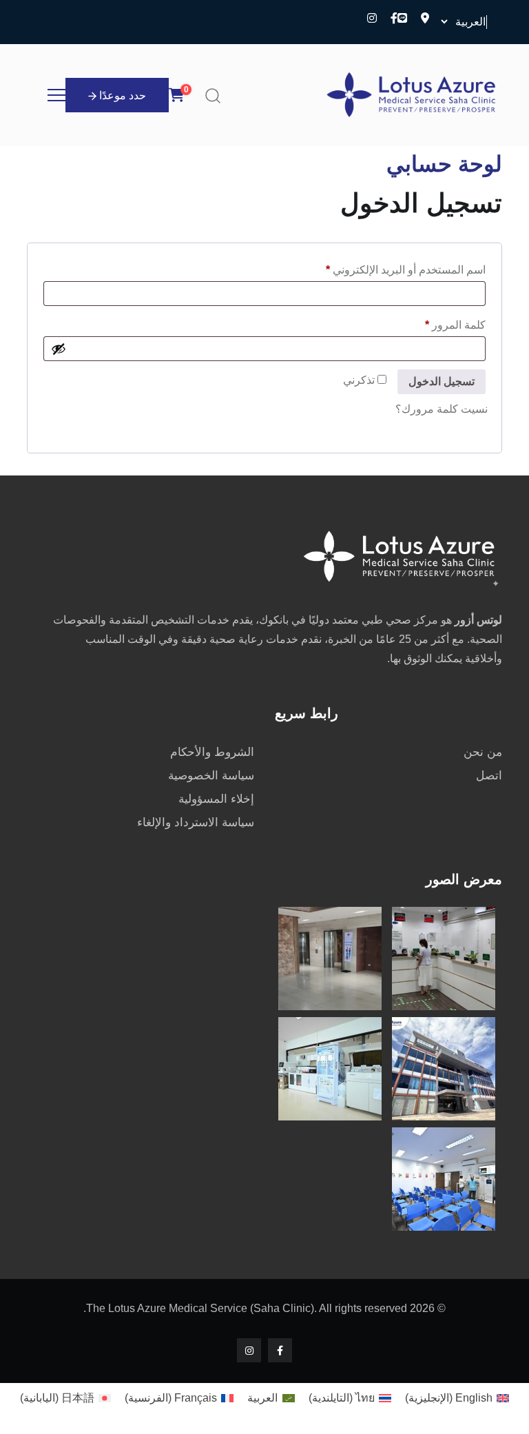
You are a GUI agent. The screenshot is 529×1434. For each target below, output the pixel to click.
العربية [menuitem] (262, 1398)
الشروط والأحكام (212, 752)
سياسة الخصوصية (211, 775)
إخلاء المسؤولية (216, 799)
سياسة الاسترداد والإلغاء (195, 822)
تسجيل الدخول (441, 381)
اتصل (489, 775)
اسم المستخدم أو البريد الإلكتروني (389, 267)
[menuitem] (457, 1398)
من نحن (483, 752)
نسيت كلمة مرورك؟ (441, 409)
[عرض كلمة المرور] (58, 348)
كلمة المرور (439, 322)
